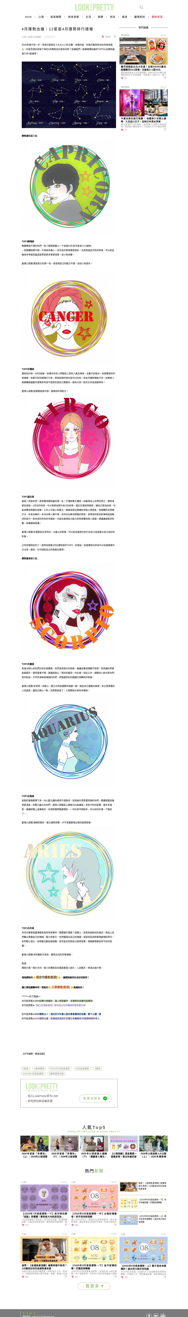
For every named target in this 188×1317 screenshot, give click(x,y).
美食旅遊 (73, 17)
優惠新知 (139, 17)
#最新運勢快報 (56, 1073)
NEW (28, 17)
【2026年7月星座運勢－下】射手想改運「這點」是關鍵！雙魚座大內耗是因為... (44, 1215)
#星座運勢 (39, 1068)
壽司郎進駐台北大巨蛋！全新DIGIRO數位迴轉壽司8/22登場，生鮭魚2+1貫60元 (143, 68)
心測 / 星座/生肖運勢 (31, 37)
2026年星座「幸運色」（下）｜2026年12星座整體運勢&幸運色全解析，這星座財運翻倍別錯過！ (64, 1155)
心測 (41, 17)
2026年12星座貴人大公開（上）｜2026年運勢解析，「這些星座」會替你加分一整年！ (153, 1155)
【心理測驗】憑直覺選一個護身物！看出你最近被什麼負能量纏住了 (124, 1155)
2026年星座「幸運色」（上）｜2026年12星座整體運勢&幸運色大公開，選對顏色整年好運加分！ (34, 1155)
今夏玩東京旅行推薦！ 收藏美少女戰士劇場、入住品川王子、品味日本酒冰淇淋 (143, 120)
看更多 (93, 1286)
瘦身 (125, 17)
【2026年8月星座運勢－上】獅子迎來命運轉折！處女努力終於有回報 (143, 1267)
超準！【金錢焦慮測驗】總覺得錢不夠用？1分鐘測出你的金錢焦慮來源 (44, 1267)
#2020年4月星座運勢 (33, 1073)
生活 (88, 17)
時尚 (112, 17)
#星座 (25, 1068)
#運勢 (97, 1068)
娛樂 (100, 17)
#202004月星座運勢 (60, 1068)
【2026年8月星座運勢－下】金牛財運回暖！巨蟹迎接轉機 (94, 1267)
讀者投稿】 (40, 1054)
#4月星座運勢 (82, 1068)
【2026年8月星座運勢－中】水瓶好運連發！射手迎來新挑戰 (94, 1215)
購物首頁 (157, 17)
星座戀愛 (56, 17)
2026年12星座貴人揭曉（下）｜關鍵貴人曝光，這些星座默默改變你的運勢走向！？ (94, 1155)
